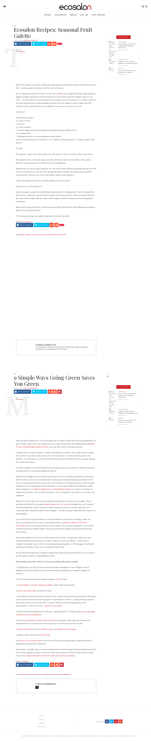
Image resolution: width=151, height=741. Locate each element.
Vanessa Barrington (30, 40)
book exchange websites (43, 585)
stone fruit (62, 234)
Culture (47, 15)
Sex (15, 26)
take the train (44, 635)
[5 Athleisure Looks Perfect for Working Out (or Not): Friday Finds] (113, 62)
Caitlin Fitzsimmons (30, 388)
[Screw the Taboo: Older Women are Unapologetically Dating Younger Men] (113, 49)
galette (38, 234)
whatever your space (53, 606)
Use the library (23, 585)
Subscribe (41, 723)
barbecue (62, 94)
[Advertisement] (56, 315)
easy (32, 234)
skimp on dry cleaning (66, 629)
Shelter (73, 15)
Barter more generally (26, 591)
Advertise (41, 719)
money (38, 674)
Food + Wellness (98, 15)
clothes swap (47, 629)
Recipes (44, 234)
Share (23, 44)
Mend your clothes (25, 629)
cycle (58, 579)
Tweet (41, 44)
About (41, 716)
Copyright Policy (41, 726)
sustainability (65, 674)
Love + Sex (84, 15)
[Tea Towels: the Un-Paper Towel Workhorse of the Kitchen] (113, 71)
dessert (28, 234)
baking (22, 234)
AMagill (25, 661)
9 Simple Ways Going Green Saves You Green (54, 380)
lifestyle (32, 674)
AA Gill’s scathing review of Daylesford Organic (51, 489)
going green (24, 674)
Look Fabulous (60, 15)
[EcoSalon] (17, 6)
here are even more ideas (30, 640)
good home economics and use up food (41, 620)
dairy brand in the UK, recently (57, 504)
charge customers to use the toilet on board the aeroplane (50, 656)
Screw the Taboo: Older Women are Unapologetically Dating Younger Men (127, 45)
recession (56, 674)
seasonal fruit (52, 234)
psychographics (46, 674)
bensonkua (26, 222)
